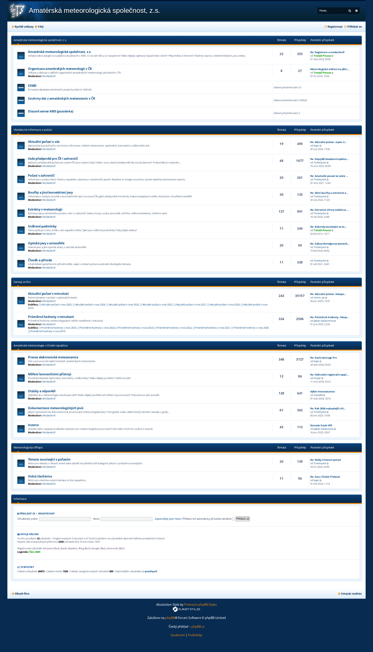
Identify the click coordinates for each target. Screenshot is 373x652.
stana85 (318, 395)
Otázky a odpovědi (41, 391)
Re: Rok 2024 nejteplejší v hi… (328, 408)
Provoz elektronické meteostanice (53, 357)
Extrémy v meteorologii (45, 209)
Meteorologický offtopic (28, 447)
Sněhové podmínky (42, 226)
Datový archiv (22, 282)
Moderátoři (49, 76)
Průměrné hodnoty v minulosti (51, 317)
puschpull (151, 571)
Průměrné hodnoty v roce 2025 (58, 327)
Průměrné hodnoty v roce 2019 (48, 331)
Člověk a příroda (40, 260)
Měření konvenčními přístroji (49, 374)
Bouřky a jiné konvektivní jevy (50, 192)
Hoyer (317, 378)
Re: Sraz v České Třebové (325, 476)
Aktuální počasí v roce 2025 (56, 304)
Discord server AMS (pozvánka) (50, 111)
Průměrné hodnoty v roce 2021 (212, 327)
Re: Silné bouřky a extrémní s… (329, 193)
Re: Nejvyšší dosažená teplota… (329, 159)
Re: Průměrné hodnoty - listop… (329, 317)
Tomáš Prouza (322, 55)
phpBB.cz (197, 627)
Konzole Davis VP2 (321, 425)
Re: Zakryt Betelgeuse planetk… (329, 243)
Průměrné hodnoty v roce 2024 (97, 327)
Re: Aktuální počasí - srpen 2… (328, 142)
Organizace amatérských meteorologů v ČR (60, 69)
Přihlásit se (27, 513)
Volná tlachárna (40, 476)
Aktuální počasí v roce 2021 (191, 304)
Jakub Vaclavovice (324, 320)
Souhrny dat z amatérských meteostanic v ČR (61, 98)
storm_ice (319, 297)
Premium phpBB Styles (200, 605)
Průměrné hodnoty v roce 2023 (135, 327)
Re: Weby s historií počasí (325, 460)
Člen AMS (34, 552)
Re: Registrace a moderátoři (327, 52)
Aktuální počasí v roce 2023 (124, 304)
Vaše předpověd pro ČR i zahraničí (53, 158)
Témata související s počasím (49, 459)
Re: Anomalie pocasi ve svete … (329, 176)
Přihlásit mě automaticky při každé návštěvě (207, 518)
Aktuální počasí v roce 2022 (157, 304)
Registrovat (46, 513)
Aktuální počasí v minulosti (48, 293)
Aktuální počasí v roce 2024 (90, 304)
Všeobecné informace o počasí (33, 130)
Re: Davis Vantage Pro (323, 357)
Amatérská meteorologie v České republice (40, 345)
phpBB (170, 618)
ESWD (32, 85)
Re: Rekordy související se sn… (328, 226)
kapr (316, 145)
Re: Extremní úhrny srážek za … (329, 209)
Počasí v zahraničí (41, 175)
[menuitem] (39, 27)
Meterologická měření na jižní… (329, 69)
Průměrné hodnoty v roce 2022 (174, 327)
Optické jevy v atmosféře (46, 243)
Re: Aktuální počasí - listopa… (328, 294)
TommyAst (320, 162)
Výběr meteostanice (322, 391)
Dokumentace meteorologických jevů (55, 408)
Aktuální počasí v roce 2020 (225, 304)
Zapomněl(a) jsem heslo (168, 518)
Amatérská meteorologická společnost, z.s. (40, 40)
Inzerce (33, 425)
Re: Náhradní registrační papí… (329, 374)
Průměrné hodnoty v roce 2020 (251, 327)
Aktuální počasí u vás (44, 142)
